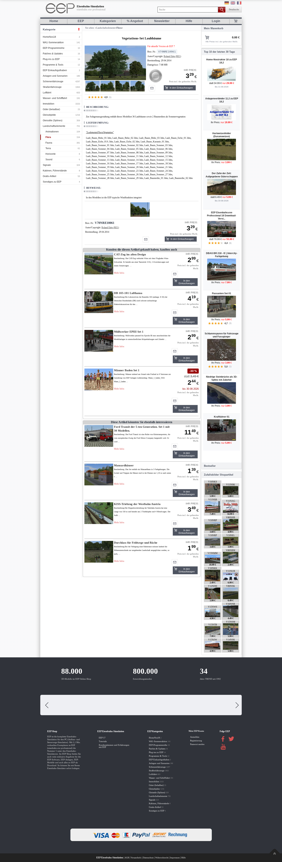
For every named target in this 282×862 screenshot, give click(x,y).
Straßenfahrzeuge (52, 87)
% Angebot (135, 21)
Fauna (48, 142)
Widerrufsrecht (161, 858)
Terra (48, 148)
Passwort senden (197, 744)
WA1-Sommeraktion (53, 42)
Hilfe (189, 21)
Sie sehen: (89, 28)
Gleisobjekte (49, 115)
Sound (48, 159)
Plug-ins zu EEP (51, 59)
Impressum (175, 858)
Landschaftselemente (54, 126)
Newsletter (162, 21)
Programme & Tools (53, 64)
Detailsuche (234, 9)
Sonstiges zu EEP (52, 181)
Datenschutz (148, 858)
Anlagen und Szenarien (55, 76)
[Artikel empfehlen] (152, 88)
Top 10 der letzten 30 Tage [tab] (219, 51)
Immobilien (48, 103)
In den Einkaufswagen (181, 87)
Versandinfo (136, 858)
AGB (127, 858)
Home (53, 21)
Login (216, 21)
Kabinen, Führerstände (55, 170)
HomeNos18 (49, 37)
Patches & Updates (53, 53)
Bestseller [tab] (210, 465)
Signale (47, 165)
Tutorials (103, 741)
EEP (81, 21)
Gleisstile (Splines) (52, 120)
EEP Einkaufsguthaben (55, 70)
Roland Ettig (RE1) (172, 56)
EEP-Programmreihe (53, 48)
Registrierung (196, 741)
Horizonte (50, 154)
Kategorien (108, 21)
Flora (48, 137)
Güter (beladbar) (51, 109)
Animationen (52, 131)
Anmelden (194, 737)
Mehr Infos (119, 273)
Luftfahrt (47, 92)
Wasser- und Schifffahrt (55, 98)
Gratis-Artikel (49, 176)
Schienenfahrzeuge (53, 81)
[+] (115, 63)
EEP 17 (102, 738)
